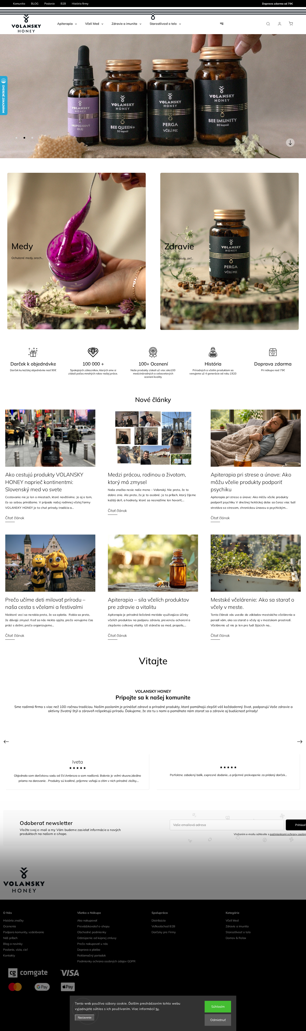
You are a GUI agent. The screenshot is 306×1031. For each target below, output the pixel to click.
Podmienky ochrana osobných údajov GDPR (106, 948)
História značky (13, 907)
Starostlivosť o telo (238, 918)
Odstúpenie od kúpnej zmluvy (96, 924)
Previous (7, 727)
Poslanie (49, 3)
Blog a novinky (12, 930)
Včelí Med (232, 907)
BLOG (35, 3)
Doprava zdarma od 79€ (277, 3)
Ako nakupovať (87, 907)
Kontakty (9, 942)
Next (300, 727)
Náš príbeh (10, 924)
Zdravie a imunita (237, 913)
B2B (63, 3)
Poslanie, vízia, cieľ (15, 936)
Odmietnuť (218, 1020)
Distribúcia (158, 907)
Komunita (19, 3)
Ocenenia (9, 913)
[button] (9, 89)
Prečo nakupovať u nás (92, 930)
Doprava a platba (88, 936)
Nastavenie (84, 1017)
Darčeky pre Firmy (164, 918)
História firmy (80, 3)
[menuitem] (67, 23)
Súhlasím (218, 1007)
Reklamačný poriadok (91, 942)
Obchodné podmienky (91, 918)
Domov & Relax (236, 924)
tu (157, 1009)
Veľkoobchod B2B (163, 913)
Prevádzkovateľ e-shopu (93, 913)
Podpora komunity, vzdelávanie (23, 918)
